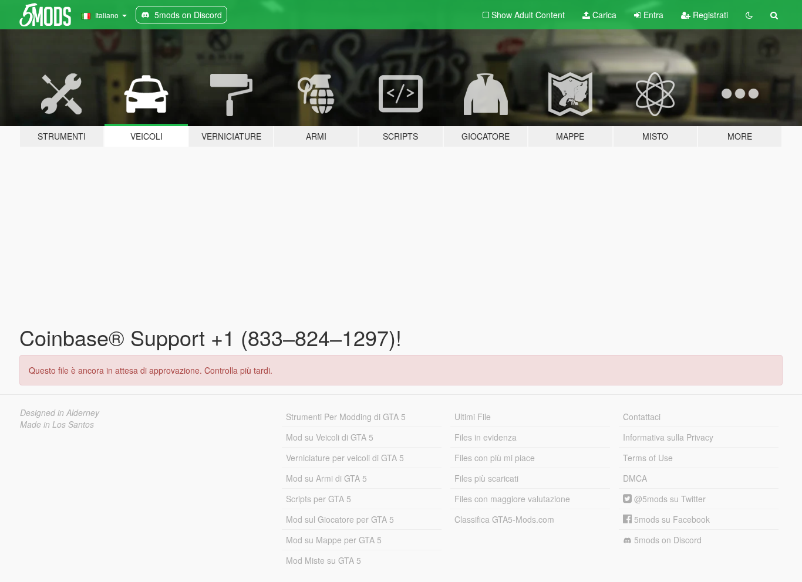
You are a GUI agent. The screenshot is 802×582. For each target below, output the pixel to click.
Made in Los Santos (57, 424)
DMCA (635, 478)
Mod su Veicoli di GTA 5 (329, 437)
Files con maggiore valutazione (512, 499)
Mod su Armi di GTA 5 (326, 478)
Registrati (709, 15)
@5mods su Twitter (669, 499)
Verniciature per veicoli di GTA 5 (345, 457)
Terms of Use (648, 457)
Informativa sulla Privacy (668, 437)
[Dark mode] (749, 14)
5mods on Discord (667, 540)
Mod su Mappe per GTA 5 (334, 540)
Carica (603, 15)
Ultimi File (472, 416)
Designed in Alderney (59, 412)
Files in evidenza (485, 437)
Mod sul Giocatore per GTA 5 (340, 519)
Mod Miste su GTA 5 (323, 560)
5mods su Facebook (671, 519)
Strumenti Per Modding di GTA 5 (346, 416)
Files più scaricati (486, 478)
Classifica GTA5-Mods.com (504, 519)
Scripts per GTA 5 (318, 499)
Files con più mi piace (494, 457)
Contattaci (642, 416)
